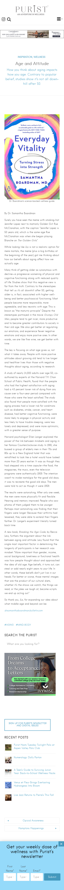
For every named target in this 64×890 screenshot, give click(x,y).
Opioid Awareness (33, 820)
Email (36, 870)
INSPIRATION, (25, 57)
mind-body (24, 625)
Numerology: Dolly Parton (27, 757)
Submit (52, 877)
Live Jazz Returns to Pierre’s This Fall (34, 795)
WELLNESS (39, 57)
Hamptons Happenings (31, 828)
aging (10, 625)
